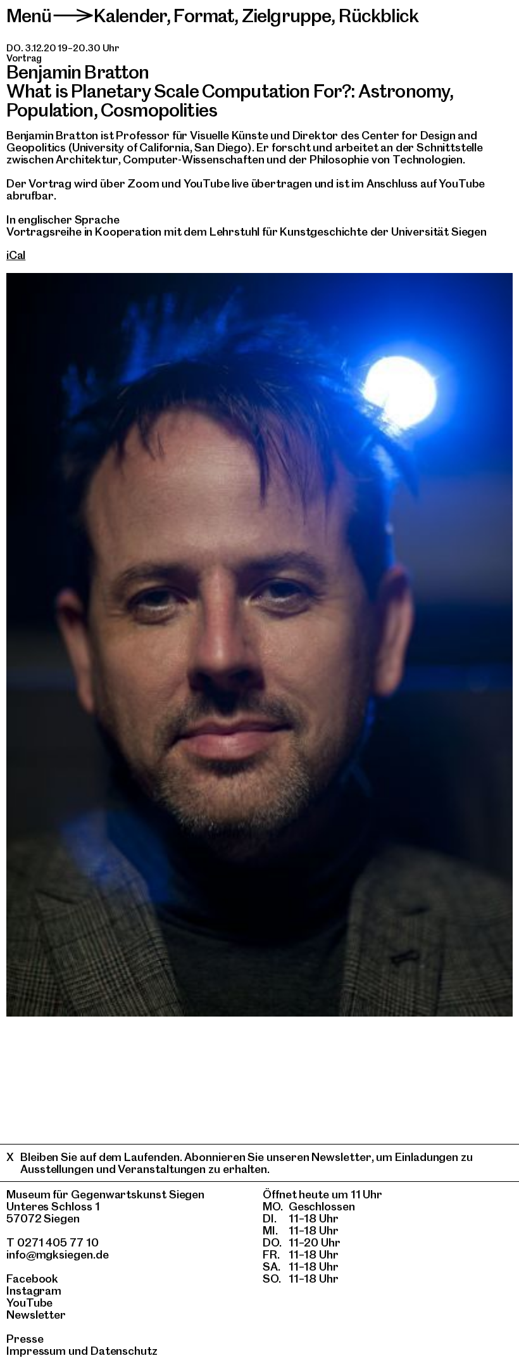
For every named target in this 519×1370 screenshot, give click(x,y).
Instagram (33, 1290)
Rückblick (378, 15)
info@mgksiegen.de (57, 1254)
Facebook (32, 1278)
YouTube (29, 1302)
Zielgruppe (287, 15)
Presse (25, 1338)
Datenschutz (124, 1350)
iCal (15, 255)
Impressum (36, 1350)
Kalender (130, 15)
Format (203, 15)
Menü (29, 15)
